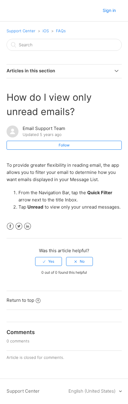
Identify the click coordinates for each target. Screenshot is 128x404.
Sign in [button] (109, 10)
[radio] (48, 261)
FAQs (61, 30)
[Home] (12, 11)
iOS (46, 30)
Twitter (19, 226)
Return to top (20, 300)
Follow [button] (64, 145)
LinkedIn (27, 226)
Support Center (21, 30)
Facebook (10, 226)
